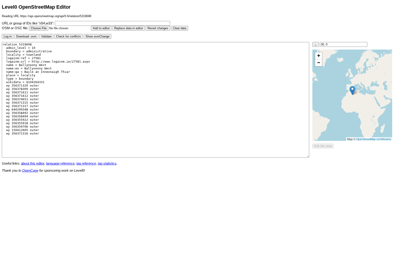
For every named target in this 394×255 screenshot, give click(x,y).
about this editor (32, 163)
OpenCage (30, 170)
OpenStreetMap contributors (373, 139)
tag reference (86, 163)
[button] (352, 90)
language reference (60, 163)
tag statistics (107, 163)
